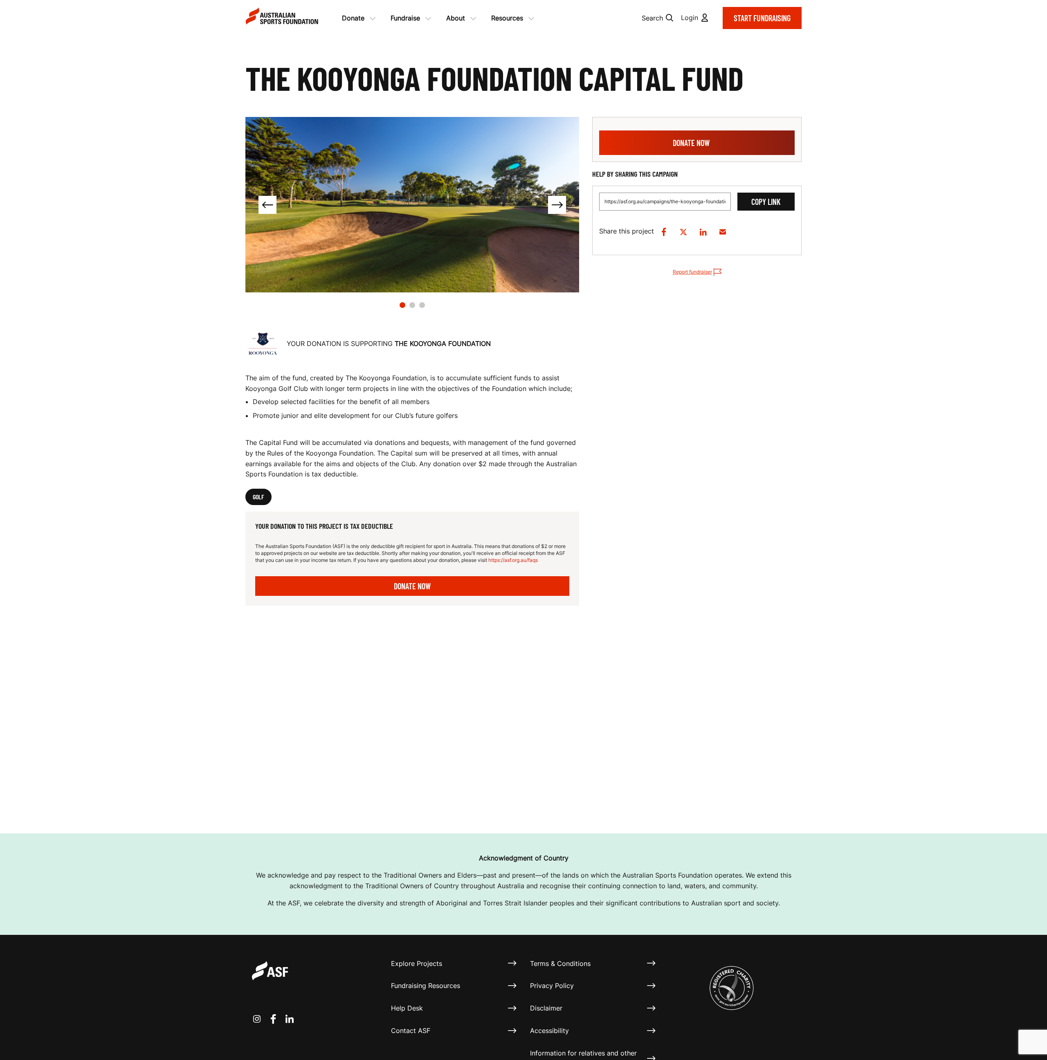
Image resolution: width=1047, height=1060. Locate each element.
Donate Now (412, 586)
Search (652, 18)
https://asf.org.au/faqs (513, 560)
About (455, 18)
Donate (353, 18)
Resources (507, 18)
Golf (258, 497)
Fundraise (405, 18)
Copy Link (766, 202)
